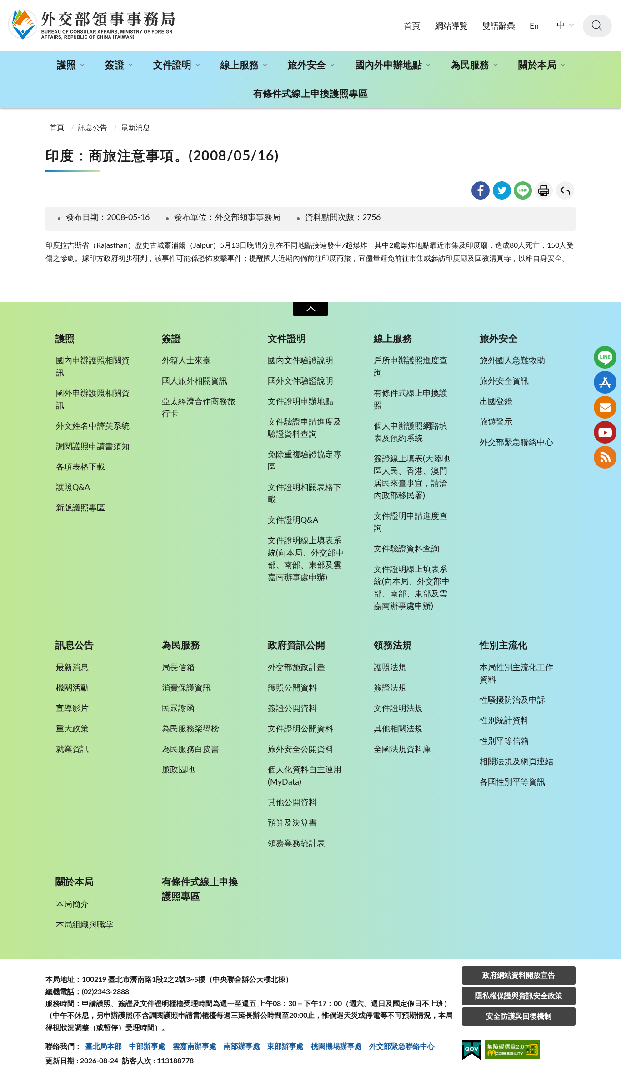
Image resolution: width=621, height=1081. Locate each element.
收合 (310, 309)
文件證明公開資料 (300, 729)
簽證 (114, 65)
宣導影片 (72, 709)
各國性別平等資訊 (512, 782)
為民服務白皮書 (190, 750)
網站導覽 (451, 26)
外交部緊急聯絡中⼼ (402, 1046)
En (534, 26)
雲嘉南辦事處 (194, 1046)
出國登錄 (496, 402)
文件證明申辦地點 (300, 402)
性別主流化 (503, 645)
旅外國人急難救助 (512, 361)
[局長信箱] (605, 407)
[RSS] (605, 457)
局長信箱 (178, 668)
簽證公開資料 (292, 709)
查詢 (597, 26)
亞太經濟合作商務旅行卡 (198, 408)
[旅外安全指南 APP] (605, 382)
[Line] (605, 357)
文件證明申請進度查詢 (410, 522)
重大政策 (72, 729)
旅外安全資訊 (504, 381)
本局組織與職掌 (84, 925)
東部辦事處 (285, 1046)
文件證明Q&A (293, 520)
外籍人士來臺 (186, 361)
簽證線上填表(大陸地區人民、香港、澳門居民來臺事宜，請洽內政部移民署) (412, 477)
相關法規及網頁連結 (516, 762)
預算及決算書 (292, 823)
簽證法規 (390, 688)
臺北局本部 (103, 1046)
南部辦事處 (242, 1046)
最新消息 (135, 127)
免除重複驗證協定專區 (304, 461)
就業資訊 (72, 750)
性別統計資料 (504, 721)
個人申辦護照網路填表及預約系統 (410, 432)
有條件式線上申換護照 (410, 400)
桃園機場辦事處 (336, 1046)
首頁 (412, 26)
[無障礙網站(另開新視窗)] (512, 1051)
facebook (480, 190)
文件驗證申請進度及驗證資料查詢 (304, 428)
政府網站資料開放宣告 (518, 975)
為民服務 (470, 65)
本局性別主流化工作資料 (516, 674)
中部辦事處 (147, 1046)
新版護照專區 (80, 508)
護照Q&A (73, 488)
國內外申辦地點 (388, 65)
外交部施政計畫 (296, 668)
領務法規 (393, 645)
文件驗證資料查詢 (406, 549)
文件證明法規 (398, 709)
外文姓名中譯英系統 (93, 426)
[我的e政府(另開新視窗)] (471, 1052)
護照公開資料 (292, 688)
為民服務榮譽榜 (190, 729)
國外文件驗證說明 (300, 381)
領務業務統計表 (296, 844)
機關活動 (72, 688)
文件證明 (172, 65)
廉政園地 (178, 770)
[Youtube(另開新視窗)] (605, 432)
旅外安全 (307, 65)
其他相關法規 (398, 729)
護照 (66, 65)
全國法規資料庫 (402, 750)
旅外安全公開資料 (300, 750)
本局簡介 (72, 905)
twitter (502, 190)
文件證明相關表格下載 (304, 494)
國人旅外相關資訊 (194, 381)
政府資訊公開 (296, 645)
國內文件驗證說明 (300, 361)
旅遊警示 (496, 422)
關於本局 (537, 65)
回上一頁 (565, 190)
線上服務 (239, 65)
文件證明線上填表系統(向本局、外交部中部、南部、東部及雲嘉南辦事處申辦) (306, 559)
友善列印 (544, 190)
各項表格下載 (80, 467)
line (523, 190)
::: (5, 7)
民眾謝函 (178, 709)
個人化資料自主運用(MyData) (304, 776)
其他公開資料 (292, 803)
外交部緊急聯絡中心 (516, 443)
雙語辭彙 (498, 26)
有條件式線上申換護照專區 (310, 94)
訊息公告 (92, 127)
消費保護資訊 (186, 688)
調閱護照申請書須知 (93, 447)
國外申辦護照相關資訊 (93, 400)
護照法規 (390, 668)
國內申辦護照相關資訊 (93, 367)
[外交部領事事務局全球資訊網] (91, 24)
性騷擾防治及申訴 (512, 700)
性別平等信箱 (504, 741)
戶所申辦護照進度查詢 (410, 367)
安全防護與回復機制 (518, 1016)
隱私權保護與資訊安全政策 (518, 996)
